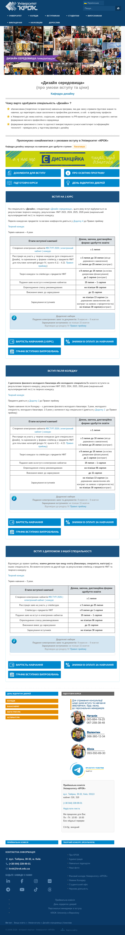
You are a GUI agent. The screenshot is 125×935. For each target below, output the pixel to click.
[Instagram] (40, 883)
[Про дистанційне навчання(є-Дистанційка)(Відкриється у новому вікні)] (62, 166)
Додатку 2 (34, 401)
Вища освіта (19, 923)
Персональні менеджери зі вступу (65, 908)
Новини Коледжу (77, 880)
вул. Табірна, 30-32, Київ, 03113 (78, 794)
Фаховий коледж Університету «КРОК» (88, 876)
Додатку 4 (78, 221)
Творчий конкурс (16, 226)
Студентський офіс (78, 884)
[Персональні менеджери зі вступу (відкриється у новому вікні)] (88, 759)
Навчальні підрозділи (79, 863)
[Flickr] (54, 883)
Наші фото (74, 868)
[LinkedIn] (12, 883)
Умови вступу (34, 923)
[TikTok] (40, 892)
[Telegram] (12, 892)
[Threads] (54, 892)
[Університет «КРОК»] (23, 6)
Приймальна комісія (65, 900)
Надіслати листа (71, 808)
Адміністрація (76, 859)
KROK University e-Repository (65, 913)
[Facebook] (26, 883)
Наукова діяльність (78, 889)
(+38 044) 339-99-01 (72, 803)
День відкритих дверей (65, 904)
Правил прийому (78, 326)
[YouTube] (26, 892)
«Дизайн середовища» (61, 209)
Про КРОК (74, 855)
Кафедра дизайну (62, 93)
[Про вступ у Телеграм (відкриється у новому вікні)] (88, 779)
